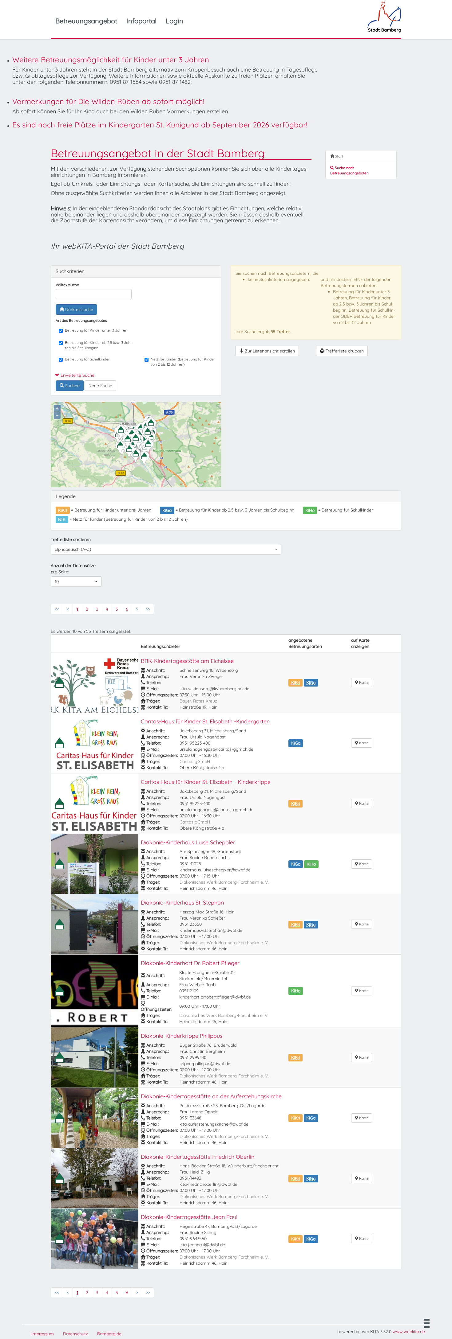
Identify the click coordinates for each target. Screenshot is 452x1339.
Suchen (72, 385)
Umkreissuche (78, 309)
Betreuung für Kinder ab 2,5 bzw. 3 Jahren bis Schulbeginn (98, 345)
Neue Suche (100, 385)
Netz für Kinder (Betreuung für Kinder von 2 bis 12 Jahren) (183, 362)
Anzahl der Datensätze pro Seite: (73, 568)
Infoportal (141, 21)
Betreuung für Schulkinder (87, 359)
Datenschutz (75, 1334)
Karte (363, 682)
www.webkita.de (409, 1331)
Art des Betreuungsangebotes (81, 320)
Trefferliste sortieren (71, 539)
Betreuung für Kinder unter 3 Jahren (96, 330)
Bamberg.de (109, 1334)
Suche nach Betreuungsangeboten (349, 170)
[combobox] (166, 549)
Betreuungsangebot (86, 21)
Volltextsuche (67, 284)
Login (174, 21)
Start (338, 156)
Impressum (42, 1334)
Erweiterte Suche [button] (76, 375)
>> (148, 609)
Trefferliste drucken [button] (344, 351)
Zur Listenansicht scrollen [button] (269, 351)
